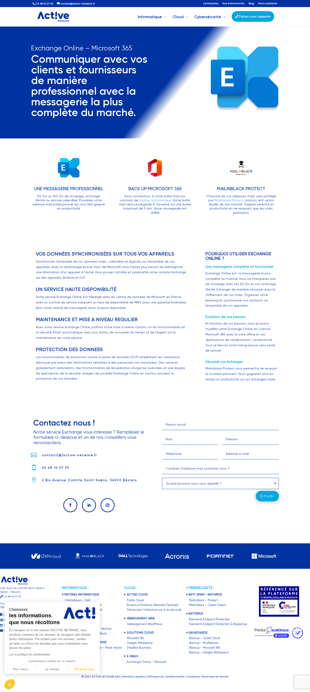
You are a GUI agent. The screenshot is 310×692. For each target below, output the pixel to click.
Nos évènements (233, 3)
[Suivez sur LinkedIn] (89, 505)
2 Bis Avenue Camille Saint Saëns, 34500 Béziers (89, 480)
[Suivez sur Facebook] (70, 505)
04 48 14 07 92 (55, 467)
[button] (9, 684)
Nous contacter (268, 3)
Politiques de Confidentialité (165, 676)
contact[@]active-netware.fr (69, 455)
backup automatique (155, 200)
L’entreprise (210, 3)
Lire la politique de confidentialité (29, 654)
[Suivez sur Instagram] (108, 505)
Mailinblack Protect (228, 200)
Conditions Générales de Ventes (207, 676)
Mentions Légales (133, 676)
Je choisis (52, 669)
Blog (251, 3)
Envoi (267, 496)
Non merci (20, 669)
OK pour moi (84, 669)
